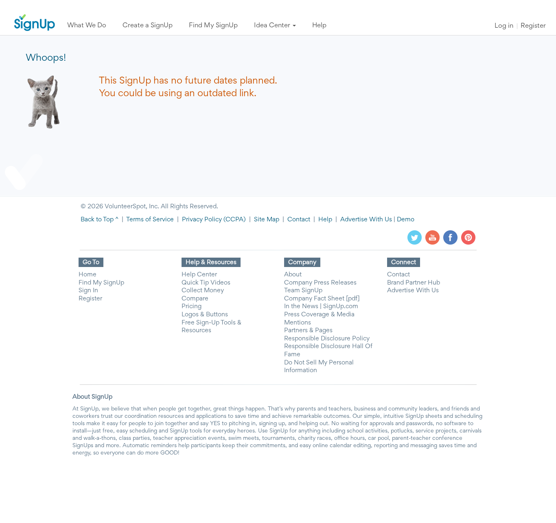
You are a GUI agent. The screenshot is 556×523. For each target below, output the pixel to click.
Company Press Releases (320, 283)
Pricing (191, 306)
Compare (195, 299)
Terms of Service (150, 220)
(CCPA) (234, 220)
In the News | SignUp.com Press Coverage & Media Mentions (321, 314)
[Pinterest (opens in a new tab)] (468, 237)
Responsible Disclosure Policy (327, 339)
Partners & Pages (308, 330)
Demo (405, 220)
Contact (298, 220)
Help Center (199, 275)
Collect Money (203, 290)
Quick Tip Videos (206, 283)
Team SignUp (303, 290)
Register (533, 26)
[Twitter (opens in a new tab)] (414, 237)
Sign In (88, 290)
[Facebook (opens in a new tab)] (450, 237)
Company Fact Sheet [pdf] (322, 299)
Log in (504, 26)
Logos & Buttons (205, 315)
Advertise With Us (366, 220)
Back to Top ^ (99, 220)
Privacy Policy (202, 220)
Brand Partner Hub (413, 283)
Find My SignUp (101, 283)
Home (87, 275)
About (293, 275)
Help (325, 220)
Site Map (266, 220)
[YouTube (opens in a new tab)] (432, 237)
